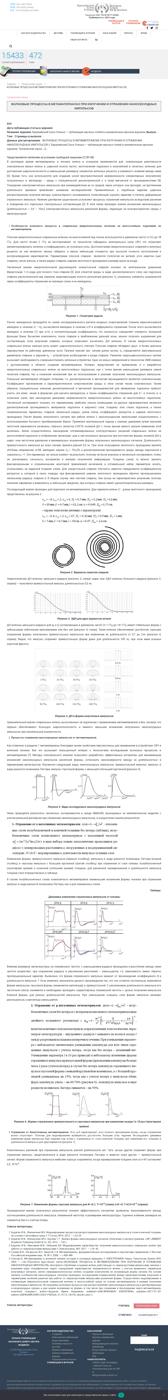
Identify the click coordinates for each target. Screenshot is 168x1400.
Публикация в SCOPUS (116, 22)
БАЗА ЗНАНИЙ (109, 33)
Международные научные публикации (105, 1345)
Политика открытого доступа (62, 1345)
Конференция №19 (148, 1315)
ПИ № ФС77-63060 (110, 15)
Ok (121, 1395)
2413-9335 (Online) (25, 7)
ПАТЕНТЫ (128, 33)
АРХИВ (144, 33)
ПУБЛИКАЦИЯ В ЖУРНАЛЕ (83, 33)
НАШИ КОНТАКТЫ (78, 40)
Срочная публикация (133, 22)
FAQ (94, 1356)
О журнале (57, 1334)
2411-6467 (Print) (24, 4)
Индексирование (60, 1340)
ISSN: (13, 4)
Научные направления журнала (63, 1354)
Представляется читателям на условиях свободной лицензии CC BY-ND (50, 157)
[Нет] (164, 1395)
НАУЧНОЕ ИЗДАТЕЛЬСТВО (33, 33)
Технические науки (17, 97)
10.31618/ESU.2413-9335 (27, 10)
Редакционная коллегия (64, 1359)
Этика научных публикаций (65, 1337)
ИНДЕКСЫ (96, 71)
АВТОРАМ (58, 33)
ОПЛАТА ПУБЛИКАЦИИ (23, 71)
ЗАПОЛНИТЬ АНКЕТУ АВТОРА (64, 71)
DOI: (12, 10)
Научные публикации (62, 1350)
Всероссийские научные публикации (104, 1351)
